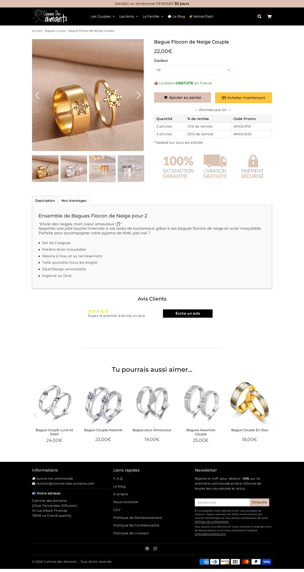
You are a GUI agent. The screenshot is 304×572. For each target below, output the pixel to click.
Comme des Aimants (60, 562)
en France (152, 4)
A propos (120, 494)
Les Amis (126, 16)
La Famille (151, 16)
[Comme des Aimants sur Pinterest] (147, 549)
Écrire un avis (188, 313)
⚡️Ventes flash (201, 16)
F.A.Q (118, 478)
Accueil (37, 30)
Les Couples (101, 16)
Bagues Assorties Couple (200, 432)
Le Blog (179, 16)
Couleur (161, 61)
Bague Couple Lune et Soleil (54, 432)
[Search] (259, 16)
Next (139, 95)
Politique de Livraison (131, 533)
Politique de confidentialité (212, 521)
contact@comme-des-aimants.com (65, 483)
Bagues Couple (55, 30)
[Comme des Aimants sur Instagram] (155, 549)
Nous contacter (125, 502)
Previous (37, 95)
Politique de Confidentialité (136, 525)
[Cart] (269, 16)
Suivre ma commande (54, 478)
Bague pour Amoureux (152, 430)
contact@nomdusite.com (210, 533)
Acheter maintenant (246, 97)
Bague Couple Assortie (103, 430)
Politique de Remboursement (138, 518)
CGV (116, 510)
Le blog (119, 486)
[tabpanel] (45, 168)
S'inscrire (259, 502)
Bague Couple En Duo (249, 430)
